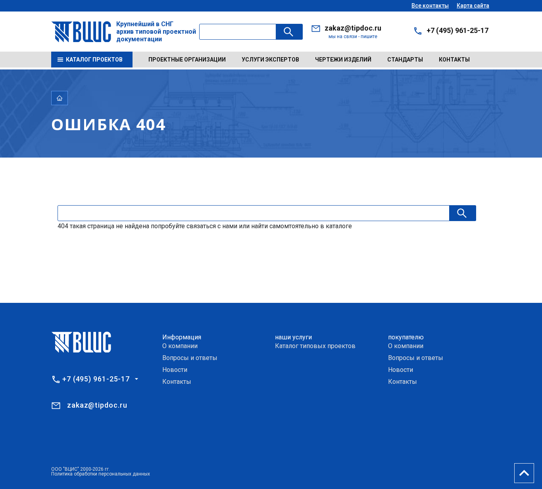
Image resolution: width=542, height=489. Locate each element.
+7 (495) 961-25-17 (457, 30)
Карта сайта (473, 5)
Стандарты (405, 59)
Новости (174, 369)
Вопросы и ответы (189, 358)
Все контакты (430, 5)
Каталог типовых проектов (315, 346)
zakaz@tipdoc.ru (353, 28)
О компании (180, 346)
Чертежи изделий (343, 59)
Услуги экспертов (270, 59)
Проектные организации (187, 59)
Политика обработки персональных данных (100, 474)
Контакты (454, 59)
